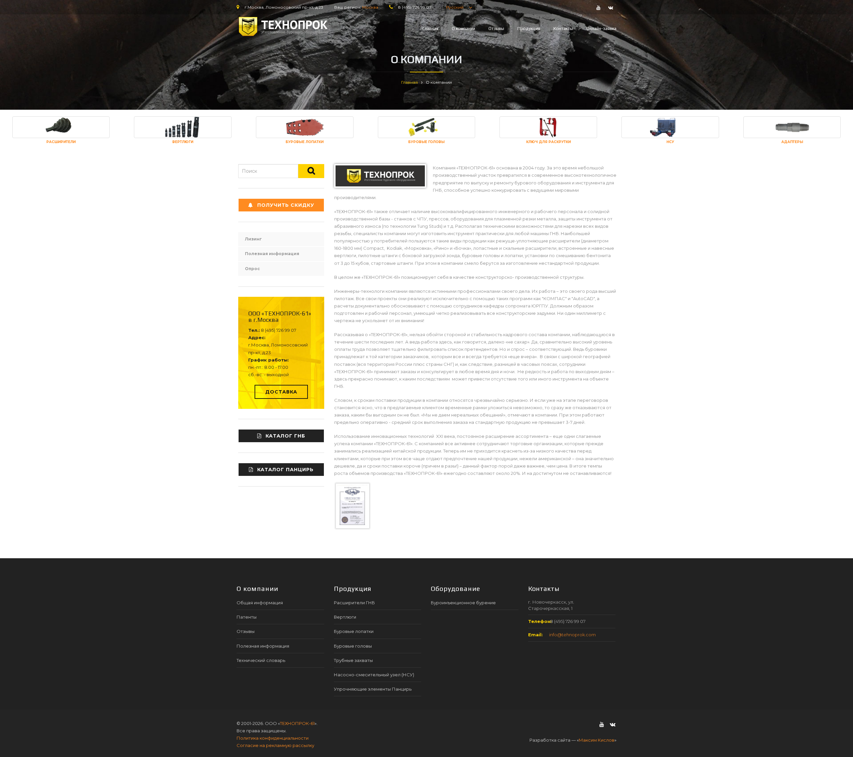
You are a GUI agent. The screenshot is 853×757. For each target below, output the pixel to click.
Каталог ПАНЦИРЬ (285, 470)
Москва (370, 7)
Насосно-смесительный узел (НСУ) (374, 674)
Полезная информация (272, 253)
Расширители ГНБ (354, 602)
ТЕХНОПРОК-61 (297, 723)
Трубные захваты (353, 660)
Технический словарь (261, 660)
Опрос (252, 268)
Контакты (563, 28)
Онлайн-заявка (601, 28)
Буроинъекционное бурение (463, 602)
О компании (463, 28)
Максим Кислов (596, 740)
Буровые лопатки (354, 631)
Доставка (281, 392)
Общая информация (260, 602)
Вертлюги (345, 617)
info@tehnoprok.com (572, 634)
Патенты (247, 617)
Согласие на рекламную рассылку (275, 745)
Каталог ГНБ (285, 436)
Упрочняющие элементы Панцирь (373, 689)
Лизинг (253, 238)
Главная (430, 28)
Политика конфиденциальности (273, 738)
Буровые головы (353, 646)
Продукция (528, 28)
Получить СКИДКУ (285, 205)
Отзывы (496, 28)
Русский (454, 7)
